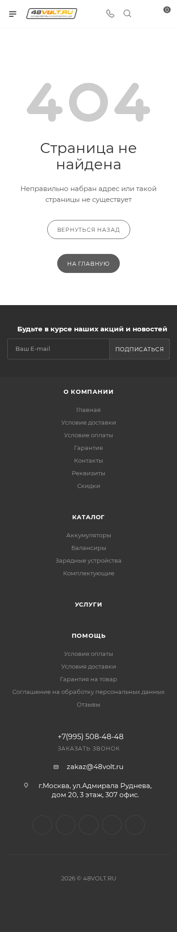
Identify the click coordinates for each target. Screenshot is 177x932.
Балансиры (88, 547)
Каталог (88, 517)
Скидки (88, 485)
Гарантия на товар (88, 679)
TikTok (135, 825)
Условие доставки (88, 422)
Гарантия (88, 447)
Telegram (65, 825)
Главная (88, 409)
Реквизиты (88, 473)
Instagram (42, 825)
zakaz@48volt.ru (95, 766)
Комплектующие (88, 573)
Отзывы (88, 704)
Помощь (89, 635)
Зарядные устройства (88, 560)
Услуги (89, 604)
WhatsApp (112, 825)
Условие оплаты (88, 435)
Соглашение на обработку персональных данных (88, 691)
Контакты (88, 460)
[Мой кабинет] (144, 14)
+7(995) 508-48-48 (90, 737)
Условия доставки (88, 666)
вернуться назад (88, 229)
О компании (89, 391)
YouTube (88, 825)
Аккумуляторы (88, 535)
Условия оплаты (88, 653)
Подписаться (139, 349)
